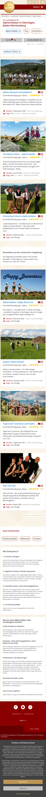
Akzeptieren (23, 782)
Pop (26, 31)
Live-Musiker (14, 16)
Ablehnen (23, 788)
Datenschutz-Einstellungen (23, 794)
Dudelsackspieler (10, 538)
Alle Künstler (5, 16)
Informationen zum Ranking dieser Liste (33, 515)
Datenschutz (29, 714)
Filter (9, 40)
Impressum (16, 714)
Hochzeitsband (38, 31)
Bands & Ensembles (25, 16)
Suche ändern (33, 40)
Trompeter (37, 538)
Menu (36, 7)
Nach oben (34, 729)
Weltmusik (25, 538)
